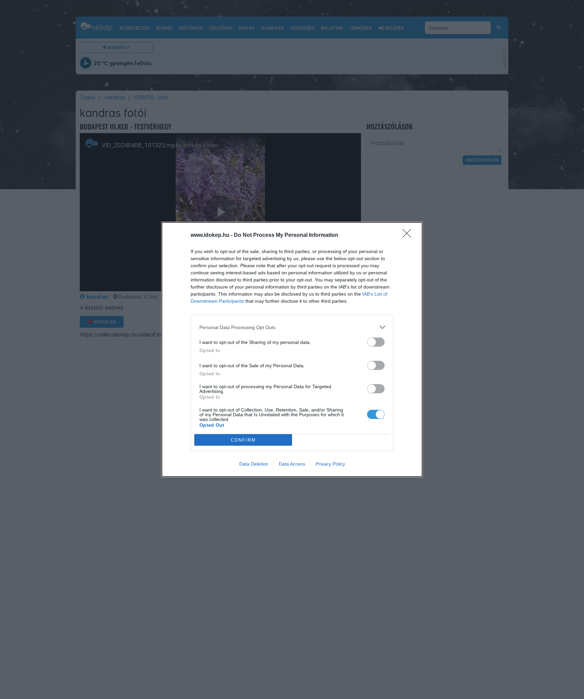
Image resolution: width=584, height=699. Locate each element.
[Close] (409, 235)
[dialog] (292, 349)
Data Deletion (253, 464)
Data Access (292, 464)
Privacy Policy (330, 464)
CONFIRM (243, 440)
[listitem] (292, 327)
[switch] (376, 342)
